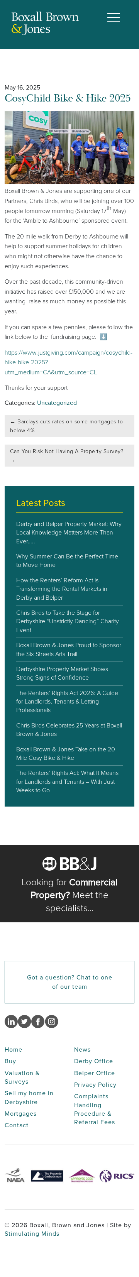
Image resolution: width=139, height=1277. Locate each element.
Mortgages (21, 1113)
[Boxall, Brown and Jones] (45, 33)
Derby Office (93, 1061)
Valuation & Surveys (22, 1077)
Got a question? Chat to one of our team (69, 982)
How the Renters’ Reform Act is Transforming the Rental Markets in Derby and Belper (61, 589)
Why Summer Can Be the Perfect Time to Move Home (67, 560)
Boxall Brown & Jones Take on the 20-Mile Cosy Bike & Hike (66, 753)
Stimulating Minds (32, 1233)
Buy (10, 1061)
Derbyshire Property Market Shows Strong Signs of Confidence (62, 673)
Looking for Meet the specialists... (69, 895)
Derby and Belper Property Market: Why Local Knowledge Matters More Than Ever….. (69, 532)
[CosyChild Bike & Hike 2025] (69, 181)
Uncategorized (57, 402)
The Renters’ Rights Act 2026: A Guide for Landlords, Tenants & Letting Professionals (67, 701)
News (82, 1049)
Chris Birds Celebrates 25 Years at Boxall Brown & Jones (69, 729)
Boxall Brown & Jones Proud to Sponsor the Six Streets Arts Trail (68, 649)
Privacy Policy (95, 1084)
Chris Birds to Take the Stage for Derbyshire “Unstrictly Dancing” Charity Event (67, 621)
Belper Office (94, 1073)
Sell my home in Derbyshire (29, 1097)
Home (13, 1049)
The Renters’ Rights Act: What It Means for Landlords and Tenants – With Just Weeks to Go (67, 781)
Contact (17, 1125)
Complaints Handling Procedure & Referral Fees (94, 1109)
